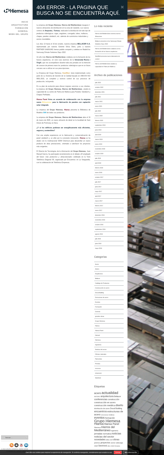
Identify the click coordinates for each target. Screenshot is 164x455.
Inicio (24, 22)
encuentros (100, 411)
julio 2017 (98, 182)
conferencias (100, 399)
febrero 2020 (99, 120)
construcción (113, 399)
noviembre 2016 (100, 220)
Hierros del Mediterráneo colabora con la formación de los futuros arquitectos (107, 50)
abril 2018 (98, 163)
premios (97, 443)
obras (116, 439)
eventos (99, 417)
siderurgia (119, 443)
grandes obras (99, 316)
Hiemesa (98, 340)
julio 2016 (98, 239)
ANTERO (97, 396)
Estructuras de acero (101, 297)
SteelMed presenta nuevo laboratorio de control (107, 57)
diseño (119, 405)
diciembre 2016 (100, 215)
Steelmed (98, 378)
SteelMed (66, 73)
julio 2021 (98, 97)
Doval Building (99, 292)
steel (96, 446)
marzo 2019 (98, 139)
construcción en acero (104, 402)
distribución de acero (102, 408)
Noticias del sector (101, 349)
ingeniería (114, 431)
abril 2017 (98, 196)
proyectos (105, 442)
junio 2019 (98, 130)
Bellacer (97, 278)
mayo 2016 (98, 248)
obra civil (109, 440)
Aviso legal (23, 449)
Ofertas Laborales (100, 354)
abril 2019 (98, 134)
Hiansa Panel (99, 330)
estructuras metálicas (107, 415)
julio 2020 (98, 111)
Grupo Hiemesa (100, 321)
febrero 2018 (99, 168)
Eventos (97, 302)
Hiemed (97, 335)
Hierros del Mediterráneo (104, 428)
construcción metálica (104, 405)
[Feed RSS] (11, 446)
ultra (108, 446)
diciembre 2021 (100, 92)
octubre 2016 (99, 224)
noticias (116, 433)
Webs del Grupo (18, 34)
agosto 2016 (99, 234)
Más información (131, 452)
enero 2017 (98, 210)
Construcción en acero (102, 288)
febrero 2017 (99, 205)
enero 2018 (98, 172)
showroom (98, 373)
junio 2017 (98, 186)
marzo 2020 (98, 115)
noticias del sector (104, 436)
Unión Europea (115, 446)
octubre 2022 (99, 87)
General (23, 31)
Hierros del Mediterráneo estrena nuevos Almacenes (108, 35)
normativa (107, 434)
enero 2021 (98, 106)
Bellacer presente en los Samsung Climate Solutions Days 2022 (108, 42)
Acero (97, 264)
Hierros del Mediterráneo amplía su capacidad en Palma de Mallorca (106, 65)
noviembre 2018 (100, 149)
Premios (97, 363)
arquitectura (107, 396)
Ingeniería (98, 344)
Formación (21, 28)
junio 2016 (98, 243)
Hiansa (97, 326)
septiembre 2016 (100, 229)
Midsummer (47, 102)
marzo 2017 (98, 201)
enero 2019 (98, 144)
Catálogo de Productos (102, 283)
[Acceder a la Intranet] (16, 446)
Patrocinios (98, 359)
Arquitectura (19, 25)
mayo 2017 (98, 191)
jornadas (98, 433)
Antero (97, 269)
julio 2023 (98, 82)
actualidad (110, 393)
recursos (98, 368)
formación (110, 418)
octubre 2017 (99, 177)
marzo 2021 (98, 101)
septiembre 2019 (100, 125)
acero (97, 393)
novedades (99, 439)
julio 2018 (98, 158)
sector (113, 443)
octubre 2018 (99, 153)
